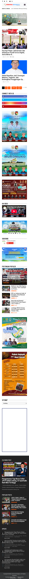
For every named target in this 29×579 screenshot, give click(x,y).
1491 (13, 87)
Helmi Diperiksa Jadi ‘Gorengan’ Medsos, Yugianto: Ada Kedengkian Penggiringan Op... (13, 77)
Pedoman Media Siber (10, 577)
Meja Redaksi (21, 577)
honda (25, 8)
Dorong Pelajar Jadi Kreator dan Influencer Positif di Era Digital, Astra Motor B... (13, 52)
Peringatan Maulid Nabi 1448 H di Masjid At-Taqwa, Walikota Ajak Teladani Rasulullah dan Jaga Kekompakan (13, 561)
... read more (16, 536)
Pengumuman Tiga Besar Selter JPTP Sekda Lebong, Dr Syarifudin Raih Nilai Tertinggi (14, 481)
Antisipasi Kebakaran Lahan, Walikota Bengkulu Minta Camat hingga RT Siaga (13, 551)
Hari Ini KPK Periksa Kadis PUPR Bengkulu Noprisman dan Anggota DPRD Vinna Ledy (14, 541)
